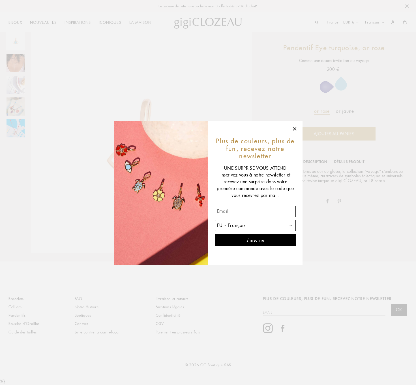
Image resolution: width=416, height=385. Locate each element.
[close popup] (295, 129)
